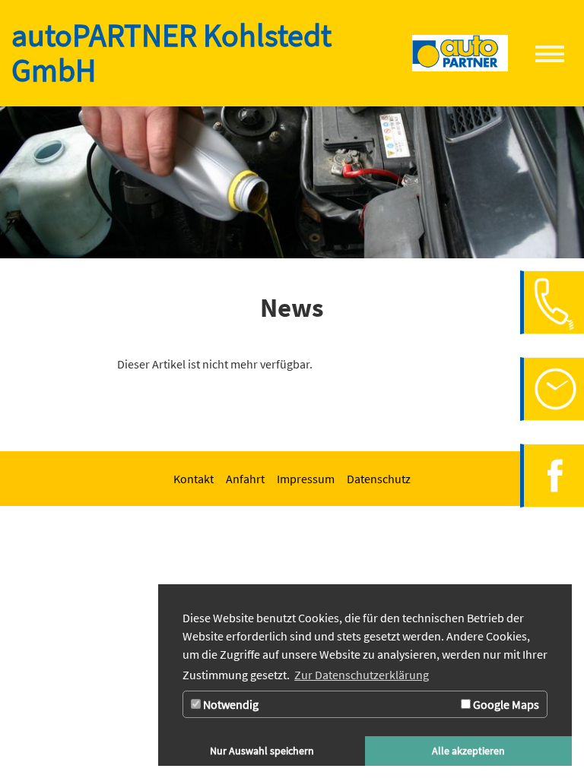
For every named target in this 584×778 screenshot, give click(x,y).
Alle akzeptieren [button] (468, 750)
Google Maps (505, 704)
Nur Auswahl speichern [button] (262, 750)
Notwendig (230, 704)
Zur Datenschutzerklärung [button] (361, 674)
